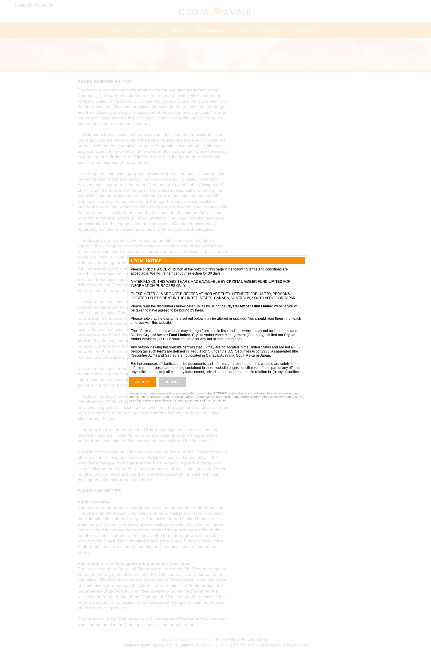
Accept (142, 382)
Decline (172, 382)
